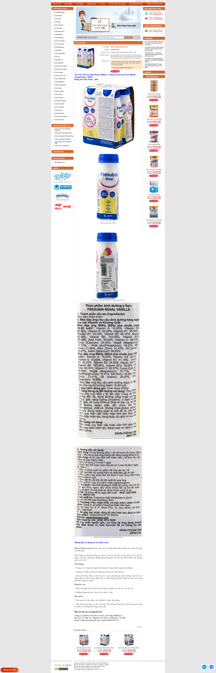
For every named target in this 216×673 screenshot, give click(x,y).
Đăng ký (151, 1)
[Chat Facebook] (211, 670)
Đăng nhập (160, 1)
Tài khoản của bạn (140, 1)
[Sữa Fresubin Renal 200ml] (85, 69)
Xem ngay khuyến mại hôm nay (122, 68)
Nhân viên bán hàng (155, 17)
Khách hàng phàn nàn (155, 30)
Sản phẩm (93, 37)
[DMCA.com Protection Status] (61, 670)
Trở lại (139, 627)
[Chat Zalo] (204, 670)
